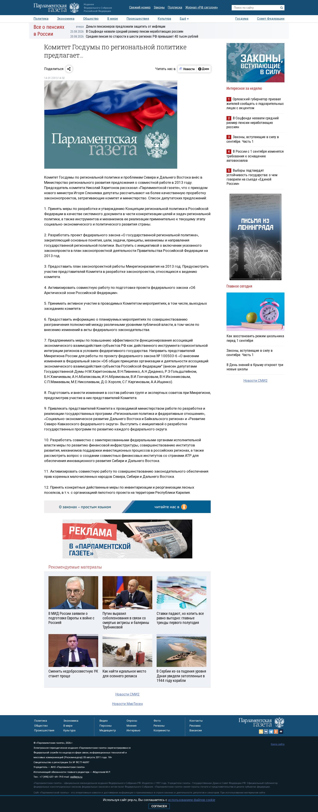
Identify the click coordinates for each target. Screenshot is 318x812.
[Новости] (187, 69)
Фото (157, 720)
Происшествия (138, 19)
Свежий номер (140, 7)
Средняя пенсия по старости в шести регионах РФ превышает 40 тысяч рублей (134, 36)
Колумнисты (162, 730)
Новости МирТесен (127, 704)
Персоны (106, 725)
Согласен (159, 806)
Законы (159, 7)
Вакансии (196, 730)
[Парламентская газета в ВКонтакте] (266, 731)
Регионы (159, 725)
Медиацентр (108, 730)
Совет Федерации (270, 19)
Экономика (65, 19)
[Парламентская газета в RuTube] (281, 731)
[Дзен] (203, 69)
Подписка (175, 7)
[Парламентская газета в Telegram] (271, 731)
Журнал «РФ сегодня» (201, 7)
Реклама (195, 725)
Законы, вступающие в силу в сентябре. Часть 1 (252, 139)
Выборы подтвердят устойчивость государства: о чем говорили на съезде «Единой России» (251, 177)
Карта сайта (277, 744)
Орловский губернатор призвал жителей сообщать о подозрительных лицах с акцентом (255, 103)
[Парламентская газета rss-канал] (261, 731)
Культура (164, 19)
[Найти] (281, 8)
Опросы (132, 720)
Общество (91, 19)
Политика (41, 19)
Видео (104, 720)
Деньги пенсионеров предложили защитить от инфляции (120, 26)
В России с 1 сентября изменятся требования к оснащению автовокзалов (255, 155)
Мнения (132, 725)
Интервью (133, 730)
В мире (112, 19)
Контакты (196, 720)
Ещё (183, 19)
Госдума (241, 19)
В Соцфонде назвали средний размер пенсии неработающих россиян (126, 31)
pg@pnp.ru (76, 776)
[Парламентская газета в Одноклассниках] (276, 731)
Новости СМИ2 (127, 694)
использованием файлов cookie (191, 800)
